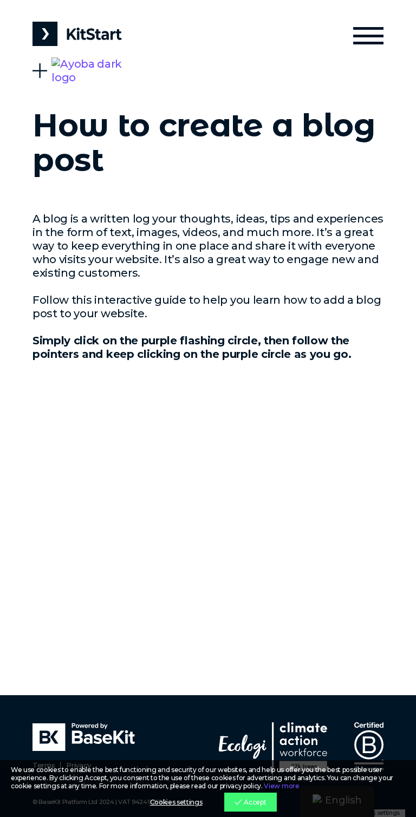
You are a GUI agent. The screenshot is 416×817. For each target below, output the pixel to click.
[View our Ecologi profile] (273, 747)
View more (281, 786)
